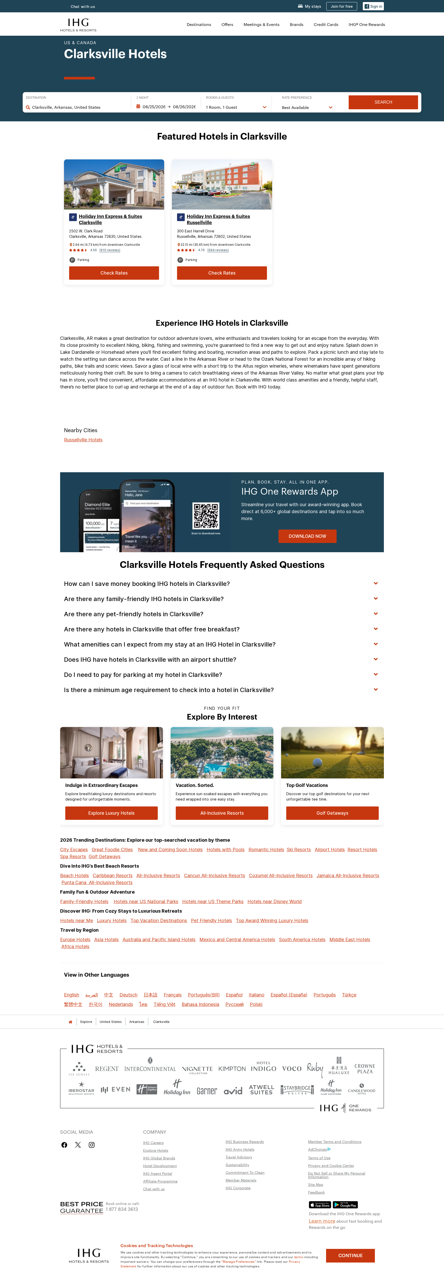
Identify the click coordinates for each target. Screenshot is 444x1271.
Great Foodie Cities (112, 849)
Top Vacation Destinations (159, 920)
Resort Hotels (362, 849)
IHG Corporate (238, 1187)
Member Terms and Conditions (335, 1141)
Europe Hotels (75, 939)
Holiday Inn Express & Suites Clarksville (110, 219)
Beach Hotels (74, 875)
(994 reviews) (218, 250)
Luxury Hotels (112, 920)
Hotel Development (160, 1165)
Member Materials (241, 1180)
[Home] (70, 1021)
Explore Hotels (155, 1150)
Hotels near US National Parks (146, 901)
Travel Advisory (239, 1156)
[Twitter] (78, 1145)
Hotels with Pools (226, 849)
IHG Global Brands (159, 1157)
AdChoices (317, 1149)
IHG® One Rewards (367, 24)
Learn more (322, 1220)
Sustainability (237, 1164)
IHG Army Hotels (240, 1149)
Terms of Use (319, 1157)
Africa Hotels (75, 946)
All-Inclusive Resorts (158, 875)
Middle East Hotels (349, 939)
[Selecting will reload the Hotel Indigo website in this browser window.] (263, 1067)
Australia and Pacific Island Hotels (159, 939)
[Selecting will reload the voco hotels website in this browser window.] (291, 1067)
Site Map (315, 1184)
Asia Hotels (106, 939)
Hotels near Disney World (274, 901)
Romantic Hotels (266, 849)
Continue (350, 1255)
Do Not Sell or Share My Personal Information (336, 1174)
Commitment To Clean (245, 1172)
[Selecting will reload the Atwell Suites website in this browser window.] (261, 1089)
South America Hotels (302, 939)
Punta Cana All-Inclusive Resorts (97, 882)
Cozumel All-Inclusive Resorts (281, 875)
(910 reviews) (109, 250)
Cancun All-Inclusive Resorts (214, 875)
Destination (36, 97)
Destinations (199, 24)
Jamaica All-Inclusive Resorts (348, 875)
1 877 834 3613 (122, 1209)
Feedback (316, 1192)
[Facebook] (65, 1145)
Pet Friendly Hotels (211, 920)
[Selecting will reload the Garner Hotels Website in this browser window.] (207, 1089)
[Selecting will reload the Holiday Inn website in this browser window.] (177, 1089)
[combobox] (79, 107)
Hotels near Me (76, 920)
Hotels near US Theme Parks (213, 901)
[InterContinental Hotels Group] (78, 24)
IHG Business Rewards (245, 1141)
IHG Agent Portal (157, 1173)
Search (383, 102)
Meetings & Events (262, 24)
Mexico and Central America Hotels (237, 939)
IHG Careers (153, 1142)
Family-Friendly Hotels (84, 901)
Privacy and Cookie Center (331, 1165)
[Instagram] (92, 1145)
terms (298, 1256)
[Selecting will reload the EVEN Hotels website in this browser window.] (115, 1089)
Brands (296, 24)
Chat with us (83, 6)
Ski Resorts (299, 849)
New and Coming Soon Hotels (170, 849)
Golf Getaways (105, 856)
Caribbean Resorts (113, 875)
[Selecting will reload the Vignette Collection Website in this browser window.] (197, 1067)
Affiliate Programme (160, 1181)
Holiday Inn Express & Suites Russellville (218, 219)
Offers (227, 24)
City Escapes (74, 849)
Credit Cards (326, 24)
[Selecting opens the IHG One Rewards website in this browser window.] (345, 1108)
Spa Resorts (73, 856)
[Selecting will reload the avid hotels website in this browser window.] (233, 1089)
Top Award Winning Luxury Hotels (272, 920)
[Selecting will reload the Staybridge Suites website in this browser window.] (297, 1089)
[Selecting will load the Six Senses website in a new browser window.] (79, 1067)
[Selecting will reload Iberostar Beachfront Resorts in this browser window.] (81, 1089)
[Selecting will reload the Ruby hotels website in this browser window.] (315, 1067)
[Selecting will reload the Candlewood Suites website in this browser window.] (361, 1089)
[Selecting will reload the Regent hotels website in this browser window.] (107, 1067)
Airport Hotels (330, 849)
